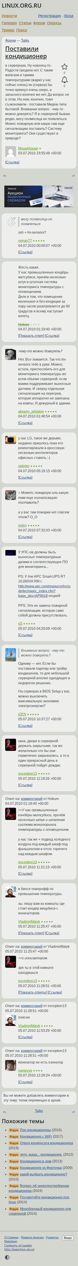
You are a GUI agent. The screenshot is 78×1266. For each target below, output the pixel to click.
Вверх (68, 1238)
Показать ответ (31, 336)
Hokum (23, 324)
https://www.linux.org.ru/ (19, 1249)
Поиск (21, 30)
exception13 (27, 773)
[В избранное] (64, 67)
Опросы (54, 23)
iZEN (22, 714)
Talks (25, 40)
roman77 (25, 240)
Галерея (9, 23)
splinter (23, 466)
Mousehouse (28, 148)
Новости (9, 16)
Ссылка (12, 162)
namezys (25, 1070)
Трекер (8, 30)
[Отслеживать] (64, 80)
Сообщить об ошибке (18, 1245)
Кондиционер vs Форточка (41, 1168)
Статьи (25, 23)
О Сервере (11, 1237)
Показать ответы (32, 992)
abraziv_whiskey (31, 411)
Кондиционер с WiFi (36, 1136)
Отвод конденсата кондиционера (46, 1143)
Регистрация (49, 16)
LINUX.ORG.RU (21, 5)
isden (22, 525)
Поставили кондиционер (26, 52)
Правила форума (32, 1237)
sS (20, 623)
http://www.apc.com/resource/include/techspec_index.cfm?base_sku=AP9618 (44, 591)
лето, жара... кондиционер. (41, 1154)
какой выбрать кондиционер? (43, 1174)
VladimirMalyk (29, 921)
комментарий (31, 799)
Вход (68, 16)
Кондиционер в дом (35, 1161)
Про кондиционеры (35, 1130)
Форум (39, 23)
